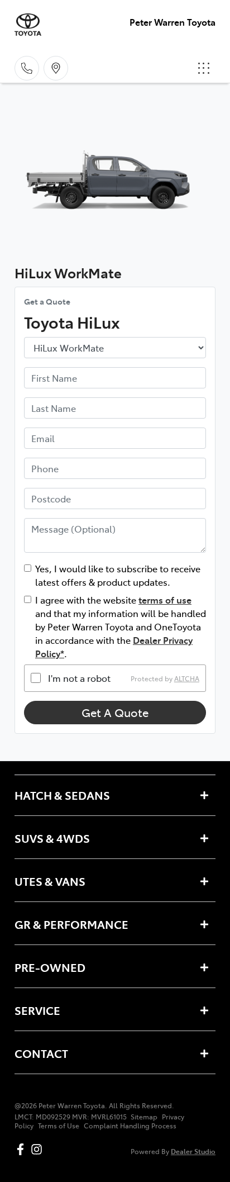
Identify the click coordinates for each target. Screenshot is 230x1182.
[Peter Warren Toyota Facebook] (23, 1149)
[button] (204, 68)
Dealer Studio (193, 1151)
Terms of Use (58, 1125)
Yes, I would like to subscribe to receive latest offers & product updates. (117, 575)
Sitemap (144, 1116)
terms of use (164, 600)
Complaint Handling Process (130, 1125)
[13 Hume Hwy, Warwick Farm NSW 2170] (55, 68)
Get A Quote (115, 712)
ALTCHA (186, 677)
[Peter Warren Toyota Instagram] (39, 1149)
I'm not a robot (79, 678)
